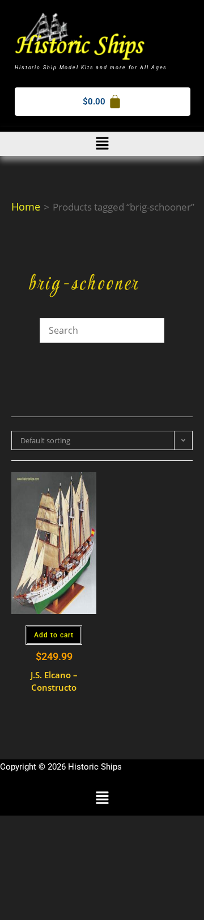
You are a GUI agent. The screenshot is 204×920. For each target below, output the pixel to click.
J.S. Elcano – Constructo (54, 681)
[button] (102, 144)
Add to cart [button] (54, 635)
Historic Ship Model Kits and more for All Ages (91, 67)
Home (25, 206)
